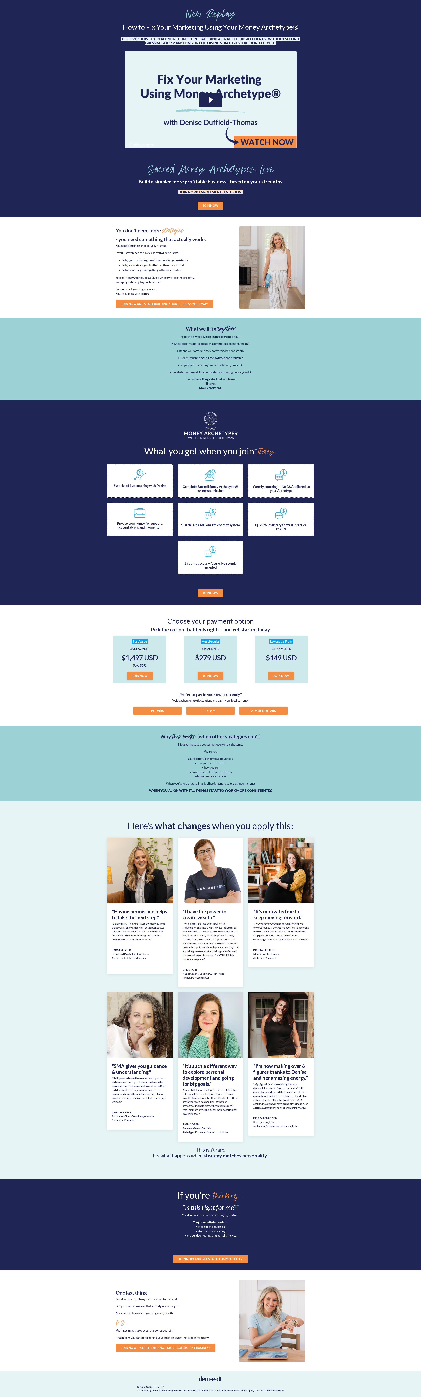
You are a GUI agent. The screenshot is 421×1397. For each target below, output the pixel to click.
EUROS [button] (210, 711)
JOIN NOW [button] (210, 205)
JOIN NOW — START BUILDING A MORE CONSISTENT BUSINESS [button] (165, 1348)
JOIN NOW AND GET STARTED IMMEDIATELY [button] (210, 1259)
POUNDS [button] (157, 711)
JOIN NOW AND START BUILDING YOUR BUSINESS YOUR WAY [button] (164, 304)
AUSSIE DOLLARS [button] (263, 711)
